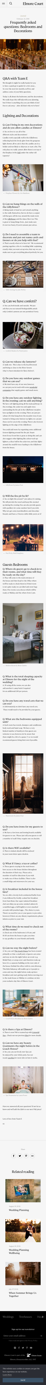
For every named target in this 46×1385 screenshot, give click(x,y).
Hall (18, 152)
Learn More (7, 1375)
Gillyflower (12, 219)
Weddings (8, 1317)
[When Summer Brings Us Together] (23, 1283)
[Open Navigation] (3, 3)
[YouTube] (31, 1347)
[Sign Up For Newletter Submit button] (41, 1336)
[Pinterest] (27, 1347)
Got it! (23, 1380)
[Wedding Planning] (23, 1199)
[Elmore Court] (33, 3)
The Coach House (21, 951)
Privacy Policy (32, 1341)
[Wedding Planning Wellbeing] (23, 1240)
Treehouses (25, 1317)
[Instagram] (15, 1347)
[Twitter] (23, 1347)
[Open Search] (10, 3)
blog (26, 1035)
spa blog (11, 1058)
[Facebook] (19, 1347)
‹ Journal (23, 16)
